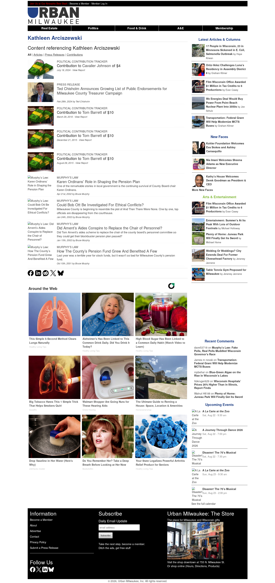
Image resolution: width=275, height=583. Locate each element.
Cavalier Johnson (96, 65)
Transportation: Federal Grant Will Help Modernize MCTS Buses (225, 121)
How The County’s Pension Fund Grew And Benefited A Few (107, 251)
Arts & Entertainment (219, 196)
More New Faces (202, 190)
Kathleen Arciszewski (55, 37)
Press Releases (55, 54)
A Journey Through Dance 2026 (222, 430)
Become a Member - (80, 3)
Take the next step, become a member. (122, 544)
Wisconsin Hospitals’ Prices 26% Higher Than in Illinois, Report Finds (217, 384)
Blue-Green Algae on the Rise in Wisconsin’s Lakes (217, 373)
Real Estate (49, 28)
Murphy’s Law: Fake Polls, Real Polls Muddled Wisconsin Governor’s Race (217, 351)
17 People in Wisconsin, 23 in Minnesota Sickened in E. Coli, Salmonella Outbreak (225, 50)
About (33, 525)
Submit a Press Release (44, 548)
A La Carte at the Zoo (216, 411)
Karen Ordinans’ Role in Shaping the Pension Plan (98, 181)
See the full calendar (203, 503)
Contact (34, 536)
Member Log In (99, 3)
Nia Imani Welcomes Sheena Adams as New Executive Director (224, 164)
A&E (180, 28)
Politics (93, 28)
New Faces (219, 136)
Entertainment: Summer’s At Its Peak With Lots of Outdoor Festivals (226, 224)
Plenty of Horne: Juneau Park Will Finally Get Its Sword (224, 236)
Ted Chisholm (83, 101)
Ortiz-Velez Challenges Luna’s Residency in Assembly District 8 (226, 69)
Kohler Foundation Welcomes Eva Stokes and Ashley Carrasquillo (225, 147)
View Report (78, 70)
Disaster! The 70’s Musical (219, 452)
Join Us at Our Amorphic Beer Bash (48, 3)
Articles (38, 54)
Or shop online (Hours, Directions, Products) (193, 566)
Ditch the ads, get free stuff (114, 548)
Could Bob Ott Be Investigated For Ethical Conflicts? (100, 204)
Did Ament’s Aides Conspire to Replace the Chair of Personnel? (109, 228)
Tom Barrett (92, 112)
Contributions (75, 54)
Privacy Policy (38, 542)
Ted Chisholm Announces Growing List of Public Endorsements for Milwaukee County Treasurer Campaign (112, 91)
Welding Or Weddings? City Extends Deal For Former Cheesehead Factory (223, 254)
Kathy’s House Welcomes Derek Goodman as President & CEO (226, 180)
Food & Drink (136, 28)
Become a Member (41, 520)
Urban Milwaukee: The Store (200, 513)
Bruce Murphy (82, 193)
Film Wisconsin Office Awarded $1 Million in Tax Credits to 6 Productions (226, 86)
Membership (224, 28)
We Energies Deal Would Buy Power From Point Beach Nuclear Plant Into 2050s (224, 102)
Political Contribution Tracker (82, 61)
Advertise (35, 531)
